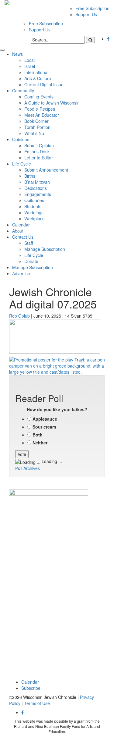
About (17, 231)
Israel (29, 66)
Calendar (21, 225)
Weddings (33, 212)
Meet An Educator (41, 115)
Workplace (34, 218)
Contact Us (22, 237)
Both (38, 435)
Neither (40, 443)
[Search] (90, 40)
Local (29, 60)
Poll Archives (27, 468)
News (17, 54)
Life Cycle (21, 164)
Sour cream (44, 427)
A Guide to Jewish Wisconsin (52, 103)
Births (29, 176)
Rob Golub (19, 316)
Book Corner (36, 121)
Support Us (86, 14)
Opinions (20, 139)
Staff (28, 243)
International (36, 72)
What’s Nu (34, 133)
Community (23, 90)
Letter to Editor (38, 158)
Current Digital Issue (44, 84)
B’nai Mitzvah (37, 182)
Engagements (37, 194)
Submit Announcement (46, 170)
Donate (31, 261)
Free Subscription (92, 8)
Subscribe (30, 688)
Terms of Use (37, 703)
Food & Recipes (39, 109)
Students (32, 206)
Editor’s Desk (37, 151)
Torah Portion (37, 127)
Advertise (21, 273)
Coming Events (39, 97)
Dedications (35, 188)
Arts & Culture (37, 78)
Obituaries (34, 200)
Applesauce (45, 419)
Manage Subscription (44, 249)
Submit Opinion (39, 145)
